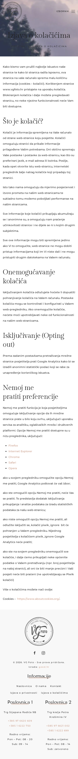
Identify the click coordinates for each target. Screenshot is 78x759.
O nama (41, 686)
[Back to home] (12, 11)
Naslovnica (24, 686)
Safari (12, 462)
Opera (13, 468)
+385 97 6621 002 (58, 725)
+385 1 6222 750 (20, 725)
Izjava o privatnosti (23, 692)
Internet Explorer (20, 451)
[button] (65, 11)
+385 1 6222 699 (58, 730)
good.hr (44, 667)
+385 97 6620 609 (20, 720)
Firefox (13, 445)
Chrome (14, 457)
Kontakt (56, 686)
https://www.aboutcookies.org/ (38, 599)
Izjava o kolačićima (54, 692)
